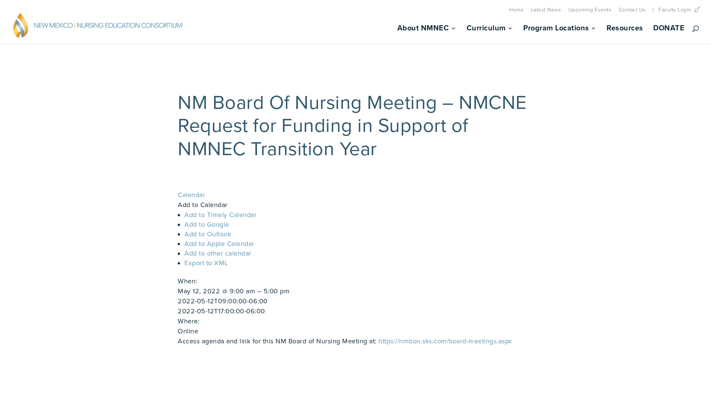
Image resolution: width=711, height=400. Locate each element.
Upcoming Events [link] (590, 10)
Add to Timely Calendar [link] (220, 215)
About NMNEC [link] (423, 29)
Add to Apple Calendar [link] (219, 244)
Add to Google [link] (206, 224)
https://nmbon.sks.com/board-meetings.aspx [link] (445, 341)
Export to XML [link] (206, 263)
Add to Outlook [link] (207, 234)
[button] (203, 205)
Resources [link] (625, 29)
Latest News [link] (546, 10)
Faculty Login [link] (674, 10)
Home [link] (516, 10)
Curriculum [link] (486, 29)
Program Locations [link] (556, 29)
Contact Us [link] (632, 10)
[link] (98, 27)
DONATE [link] (668, 29)
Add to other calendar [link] (217, 253)
